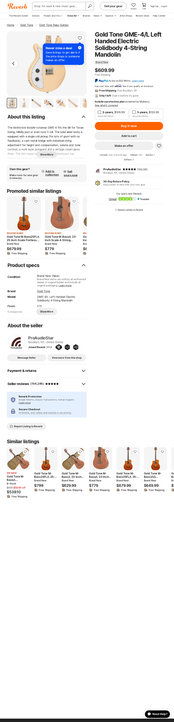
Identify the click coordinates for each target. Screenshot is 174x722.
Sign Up (154, 6)
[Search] (90, 6)
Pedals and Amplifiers (55, 15)
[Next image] (36, 213)
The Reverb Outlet (18, 15)
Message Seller (27, 357)
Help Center (159, 15)
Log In (164, 6)
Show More (46, 154)
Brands (86, 15)
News (96, 15)
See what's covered (106, 105)
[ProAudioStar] (16, 343)
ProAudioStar (112, 169)
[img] (129, 169)
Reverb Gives (143, 15)
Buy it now (129, 126)
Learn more (65, 285)
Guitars (36, 15)
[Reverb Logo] (17, 6)
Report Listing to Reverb (130, 209)
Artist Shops (126, 15)
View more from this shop (67, 357)
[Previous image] (11, 213)
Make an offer (124, 145)
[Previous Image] (14, 63)
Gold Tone (43, 291)
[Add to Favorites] (80, 38)
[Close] (79, 47)
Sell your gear (113, 6)
